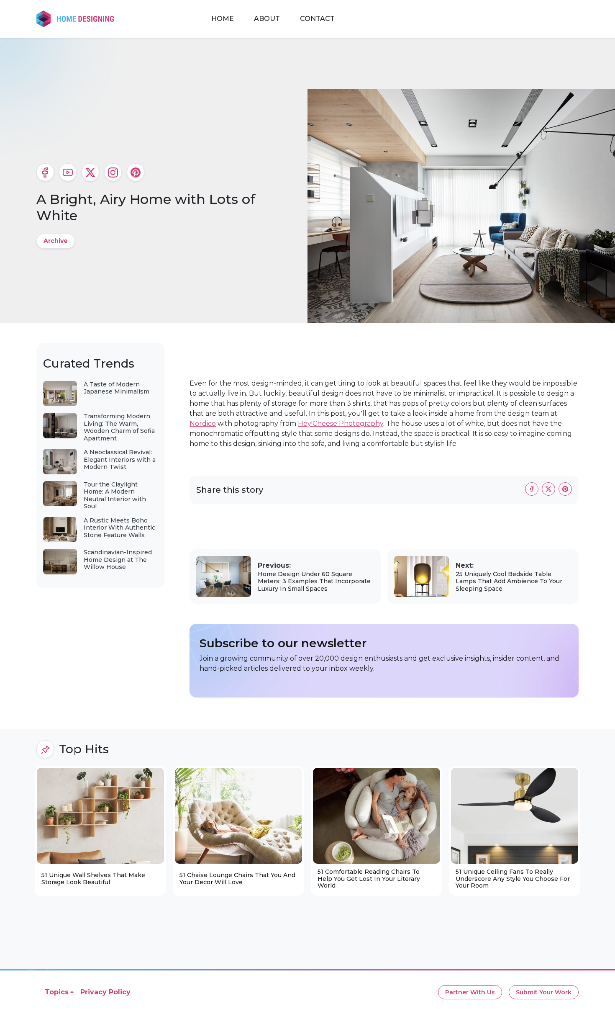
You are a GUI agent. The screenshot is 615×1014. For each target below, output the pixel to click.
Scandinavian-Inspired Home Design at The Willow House (118, 559)
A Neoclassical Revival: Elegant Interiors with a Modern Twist (120, 459)
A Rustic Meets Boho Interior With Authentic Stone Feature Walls (119, 528)
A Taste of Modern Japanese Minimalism (116, 388)
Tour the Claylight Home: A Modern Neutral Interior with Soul (115, 495)
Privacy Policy (105, 992)
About (267, 19)
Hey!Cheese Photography (340, 423)
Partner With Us (470, 992)
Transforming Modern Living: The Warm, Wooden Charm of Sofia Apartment (119, 427)
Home (222, 19)
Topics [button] (57, 992)
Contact (317, 19)
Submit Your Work (543, 992)
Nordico (203, 423)
